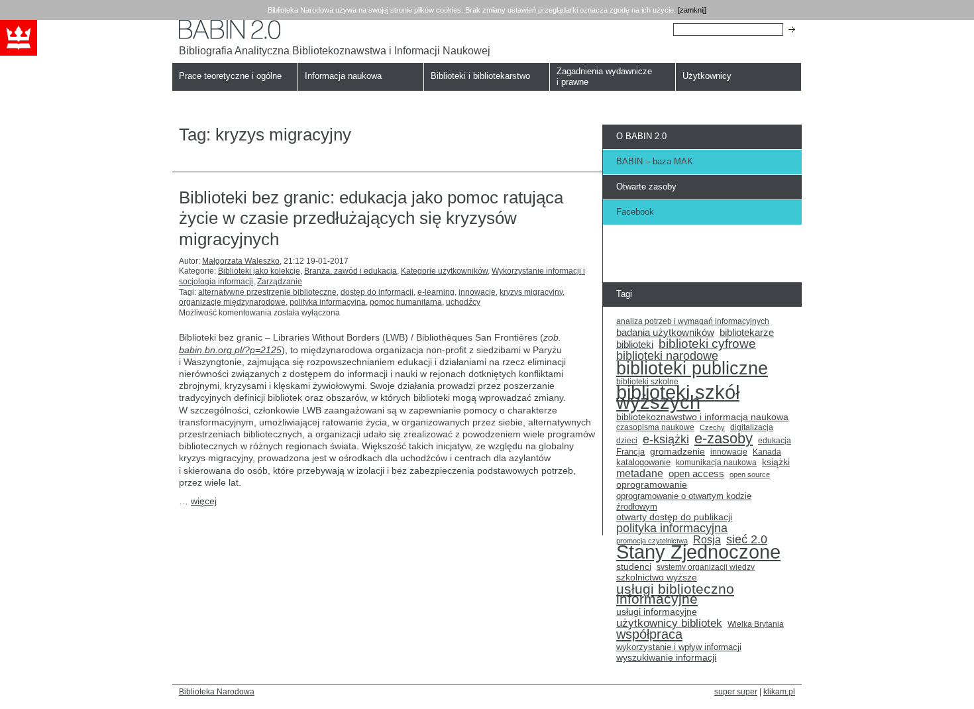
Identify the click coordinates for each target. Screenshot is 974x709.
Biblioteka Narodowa (216, 691)
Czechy (712, 427)
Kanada (767, 452)
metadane (639, 473)
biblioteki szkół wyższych (677, 398)
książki (776, 462)
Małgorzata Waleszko (241, 261)
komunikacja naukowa (716, 462)
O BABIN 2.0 (641, 136)
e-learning (436, 292)
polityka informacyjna (328, 302)
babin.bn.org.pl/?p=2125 (230, 350)
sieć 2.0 (746, 540)
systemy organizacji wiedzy (706, 567)
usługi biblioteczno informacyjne (675, 594)
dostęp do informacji (377, 292)
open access (696, 473)
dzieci (626, 440)
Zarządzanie (279, 281)
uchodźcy (463, 302)
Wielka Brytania (756, 624)
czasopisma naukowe (655, 427)
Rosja (707, 540)
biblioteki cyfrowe (707, 344)
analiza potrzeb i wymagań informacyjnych (692, 321)
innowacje (477, 292)
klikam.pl (779, 691)
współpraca (649, 634)
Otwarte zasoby (646, 186)
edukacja (774, 440)
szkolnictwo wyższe (656, 577)
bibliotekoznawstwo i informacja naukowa (702, 417)
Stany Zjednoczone (698, 552)
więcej (204, 501)
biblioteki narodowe (667, 356)
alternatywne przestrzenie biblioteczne (267, 292)
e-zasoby (723, 438)
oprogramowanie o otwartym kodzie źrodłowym (683, 501)
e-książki (666, 440)
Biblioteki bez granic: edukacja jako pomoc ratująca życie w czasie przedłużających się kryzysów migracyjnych (371, 218)
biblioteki (634, 344)
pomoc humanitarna (406, 302)
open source (750, 474)
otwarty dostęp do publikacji (674, 517)
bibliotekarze (747, 333)
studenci (633, 567)
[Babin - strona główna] (334, 29)
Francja (630, 452)
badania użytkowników (665, 332)
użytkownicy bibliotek (669, 623)
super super (735, 691)
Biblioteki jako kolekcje (259, 271)
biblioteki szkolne (647, 381)
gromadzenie (677, 452)
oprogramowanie (651, 485)
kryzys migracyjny (531, 292)
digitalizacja (751, 427)
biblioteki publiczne (692, 368)
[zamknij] (692, 10)
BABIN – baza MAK (654, 161)
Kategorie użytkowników (444, 271)
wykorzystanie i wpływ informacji (678, 647)
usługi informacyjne (656, 612)
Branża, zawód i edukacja (350, 271)
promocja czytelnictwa (652, 541)
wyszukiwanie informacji (666, 658)
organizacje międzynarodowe (232, 302)
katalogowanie (643, 462)
